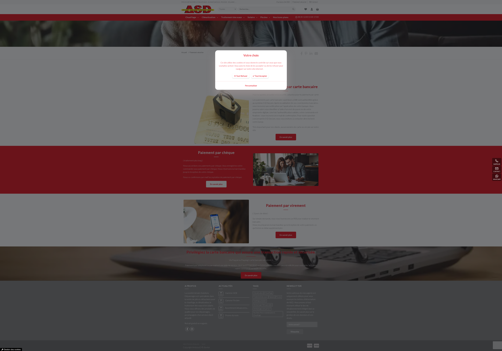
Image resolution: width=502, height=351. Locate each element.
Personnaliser (251, 85)
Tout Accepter (260, 76)
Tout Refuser (241, 76)
